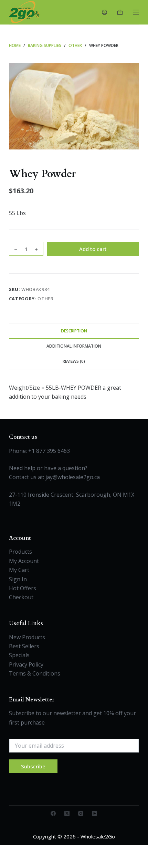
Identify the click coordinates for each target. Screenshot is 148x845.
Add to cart (93, 248)
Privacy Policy (26, 664)
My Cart (19, 570)
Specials (19, 655)
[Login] (104, 12)
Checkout (21, 597)
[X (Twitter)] (67, 813)
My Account (24, 561)
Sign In (18, 579)
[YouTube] (94, 813)
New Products (27, 637)
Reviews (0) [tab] (74, 361)
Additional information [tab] (73, 346)
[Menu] (136, 12)
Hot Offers (22, 588)
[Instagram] (80, 813)
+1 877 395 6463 (49, 451)
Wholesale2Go (98, 836)
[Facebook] (53, 813)
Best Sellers (24, 646)
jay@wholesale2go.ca (72, 477)
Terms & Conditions (34, 673)
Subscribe (33, 766)
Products (20, 551)
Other (45, 298)
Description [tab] (74, 331)
